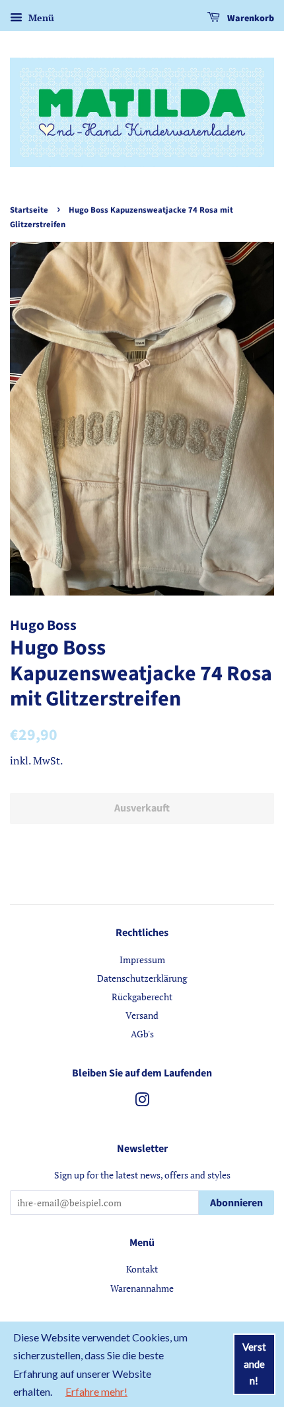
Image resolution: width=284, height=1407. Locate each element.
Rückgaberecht (142, 996)
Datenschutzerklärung (142, 978)
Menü (40, 17)
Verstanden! (254, 1363)
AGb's (142, 1033)
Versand (142, 1015)
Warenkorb (249, 18)
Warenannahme (142, 1288)
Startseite (29, 210)
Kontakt (142, 1269)
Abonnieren (236, 1203)
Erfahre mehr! (96, 1391)
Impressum (142, 959)
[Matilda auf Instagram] (142, 1102)
